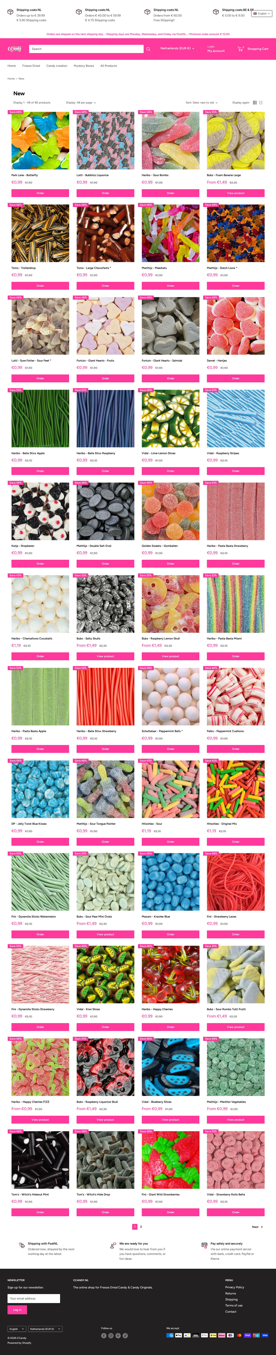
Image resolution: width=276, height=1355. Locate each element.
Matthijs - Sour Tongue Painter (96, 823)
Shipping (231, 1299)
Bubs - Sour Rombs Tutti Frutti (226, 1009)
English (14, 1328)
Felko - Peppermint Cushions (225, 731)
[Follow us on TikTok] (125, 1335)
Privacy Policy (234, 1287)
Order (40, 193)
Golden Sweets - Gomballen (160, 546)
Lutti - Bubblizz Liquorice (93, 175)
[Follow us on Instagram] (111, 1335)
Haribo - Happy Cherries (157, 1009)
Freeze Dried (31, 66)
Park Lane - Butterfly (24, 175)
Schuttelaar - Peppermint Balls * (162, 731)
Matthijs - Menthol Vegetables (226, 1102)
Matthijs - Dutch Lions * (222, 268)
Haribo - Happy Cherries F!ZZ (30, 1102)
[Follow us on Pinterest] (118, 1335)
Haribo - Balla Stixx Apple (27, 453)
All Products (108, 66)
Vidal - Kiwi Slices (88, 1009)
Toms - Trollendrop (23, 268)
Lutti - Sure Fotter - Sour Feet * (31, 360)
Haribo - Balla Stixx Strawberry (96, 731)
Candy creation (56, 66)
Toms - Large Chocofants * (94, 268)
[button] (262, 14)
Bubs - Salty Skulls (88, 638)
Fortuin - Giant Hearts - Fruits (95, 360)
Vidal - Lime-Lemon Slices (158, 453)
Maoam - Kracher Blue (156, 916)
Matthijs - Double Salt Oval (94, 546)
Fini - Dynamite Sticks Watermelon (33, 916)
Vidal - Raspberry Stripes (223, 453)
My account (216, 51)
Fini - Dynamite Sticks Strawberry (32, 1009)
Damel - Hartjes (217, 360)
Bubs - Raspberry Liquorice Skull (97, 1102)
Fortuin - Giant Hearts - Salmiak (162, 360)
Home (12, 66)
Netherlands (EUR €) (42, 1328)
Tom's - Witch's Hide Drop (93, 1194)
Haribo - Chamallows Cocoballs (31, 638)
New (21, 78)
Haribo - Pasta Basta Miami (224, 638)
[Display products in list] (261, 102)
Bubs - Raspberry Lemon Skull (161, 638)
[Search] (148, 49)
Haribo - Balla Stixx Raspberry (96, 453)
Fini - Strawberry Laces (221, 916)
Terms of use (234, 1305)
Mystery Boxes (84, 66)
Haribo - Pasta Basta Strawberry (227, 546)
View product (235, 193)
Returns (230, 1293)
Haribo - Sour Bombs (155, 175)
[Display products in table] (254, 102)
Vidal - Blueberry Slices (156, 1102)
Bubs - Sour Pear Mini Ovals (94, 916)
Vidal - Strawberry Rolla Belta (226, 1194)
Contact (230, 1311)
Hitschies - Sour (152, 823)
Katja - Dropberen (22, 546)
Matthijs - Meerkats (154, 268)
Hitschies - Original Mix (222, 823)
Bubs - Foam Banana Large (224, 175)
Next (255, 1227)
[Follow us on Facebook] (103, 1335)
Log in (17, 1309)
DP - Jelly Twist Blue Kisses (29, 823)
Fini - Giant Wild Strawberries (160, 1194)
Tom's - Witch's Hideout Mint (30, 1194)
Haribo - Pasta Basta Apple (28, 731)
